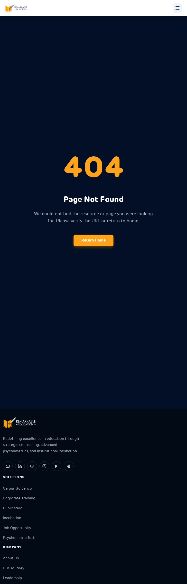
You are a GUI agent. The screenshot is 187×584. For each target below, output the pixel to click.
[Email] (8, 466)
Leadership (12, 578)
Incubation (12, 518)
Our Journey (13, 568)
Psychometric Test (19, 538)
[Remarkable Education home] (16, 8)
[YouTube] (32, 466)
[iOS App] (69, 466)
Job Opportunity (17, 528)
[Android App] (56, 466)
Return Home (93, 240)
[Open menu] (177, 8)
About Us (11, 558)
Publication (12, 508)
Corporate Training (19, 498)
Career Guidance (17, 489)
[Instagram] (44, 466)
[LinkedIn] (20, 466)
